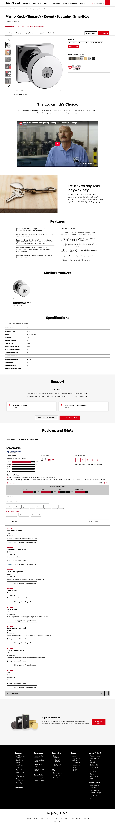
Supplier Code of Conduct (60, 818)
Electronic (19, 770)
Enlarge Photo (21, 95)
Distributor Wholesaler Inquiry (93, 796)
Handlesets (19, 765)
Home (7, 9)
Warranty (74, 756)
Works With (38, 764)
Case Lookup (75, 765)
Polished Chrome (76, 54)
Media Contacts (95, 790)
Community (94, 767)
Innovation (56, 3)
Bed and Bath (83, 42)
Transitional (56, 778)
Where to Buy (99, 3)
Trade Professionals (70, 3)
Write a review (27, 26)
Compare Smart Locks (39, 760)
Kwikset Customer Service (74, 769)
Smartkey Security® (56, 756)
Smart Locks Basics (38, 756)
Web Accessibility (32, 818)
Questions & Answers (28, 440)
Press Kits (93, 788)
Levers (18, 767)
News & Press (94, 758)
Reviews (11, 440)
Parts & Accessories (20, 779)
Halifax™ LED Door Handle (57, 765)
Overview (8, 33)
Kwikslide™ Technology (57, 760)
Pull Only (72, 42)
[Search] (107, 2)
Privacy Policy (45, 818)
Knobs (22, 9)
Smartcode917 (39, 780)
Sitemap (86, 818)
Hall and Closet (96, 42)
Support (83, 3)
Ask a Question (76, 762)
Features (18, 33)
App (35, 766)
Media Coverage (95, 793)
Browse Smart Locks (39, 769)
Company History (93, 761)
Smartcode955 (39, 778)
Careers (92, 774)
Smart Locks (36, 3)
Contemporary (58, 773)
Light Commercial (20, 775)
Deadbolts (19, 760)
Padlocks (47, 3)
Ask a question (39, 26)
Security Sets (20, 772)
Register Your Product (75, 759)
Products (26, 3)
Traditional (56, 775)
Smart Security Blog (95, 777)
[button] (103, 33)
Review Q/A (52, 33)
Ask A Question (69, 417)
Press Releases (94, 785)
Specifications (30, 33)
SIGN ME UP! (98, 722)
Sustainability (94, 765)
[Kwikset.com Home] (13, 3)
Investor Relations (93, 770)
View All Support (46, 417)
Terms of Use (76, 818)
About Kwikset (95, 756)
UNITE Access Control (20, 756)
